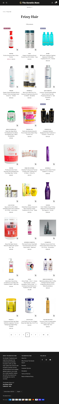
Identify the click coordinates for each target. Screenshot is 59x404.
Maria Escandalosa (11, 129)
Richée (48, 53)
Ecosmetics (48, 242)
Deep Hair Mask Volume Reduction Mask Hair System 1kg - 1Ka (11, 245)
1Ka (11, 242)
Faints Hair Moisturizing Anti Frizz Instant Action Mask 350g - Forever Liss (29, 132)
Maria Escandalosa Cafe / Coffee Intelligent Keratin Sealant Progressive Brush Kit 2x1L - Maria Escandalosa (48, 283)
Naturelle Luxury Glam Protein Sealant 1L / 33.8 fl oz (47, 170)
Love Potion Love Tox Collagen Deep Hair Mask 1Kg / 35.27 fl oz (29, 322)
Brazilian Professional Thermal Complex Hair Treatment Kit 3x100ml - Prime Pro (29, 171)
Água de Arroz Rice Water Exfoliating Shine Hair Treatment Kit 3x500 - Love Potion (11, 208)
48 (43, 334)
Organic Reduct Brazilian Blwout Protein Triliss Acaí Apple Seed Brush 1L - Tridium (11, 94)
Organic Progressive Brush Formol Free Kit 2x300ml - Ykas (29, 56)
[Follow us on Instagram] (46, 360)
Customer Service (26, 368)
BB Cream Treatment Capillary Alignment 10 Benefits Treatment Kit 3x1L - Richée (48, 57)
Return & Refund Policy (27, 376)
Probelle (11, 319)
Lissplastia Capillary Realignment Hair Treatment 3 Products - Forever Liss (47, 132)
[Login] (52, 2)
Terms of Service (26, 373)
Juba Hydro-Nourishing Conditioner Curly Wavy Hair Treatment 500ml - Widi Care (11, 282)
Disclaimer (24, 371)
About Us (24, 358)
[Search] (6, 2)
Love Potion (11, 205)
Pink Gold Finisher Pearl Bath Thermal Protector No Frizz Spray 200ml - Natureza (29, 245)
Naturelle (47, 168)
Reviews (24, 365)
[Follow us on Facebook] (42, 360)
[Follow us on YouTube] (50, 360)
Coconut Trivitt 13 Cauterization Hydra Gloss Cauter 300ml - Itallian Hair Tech (48, 323)
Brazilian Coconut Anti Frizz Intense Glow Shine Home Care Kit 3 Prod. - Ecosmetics (48, 245)
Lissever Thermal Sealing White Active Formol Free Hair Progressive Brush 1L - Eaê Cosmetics (48, 95)
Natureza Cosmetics (29, 242)
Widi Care (11, 279)
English (18, 391)
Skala (29, 205)
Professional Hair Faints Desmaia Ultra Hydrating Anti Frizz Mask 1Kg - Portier (11, 171)
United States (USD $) (9, 391)
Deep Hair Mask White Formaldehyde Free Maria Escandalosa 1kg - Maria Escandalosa (11, 133)
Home (4, 11)
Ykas (29, 53)
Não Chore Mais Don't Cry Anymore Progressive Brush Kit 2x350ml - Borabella (29, 94)
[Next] (48, 335)
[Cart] (55, 2)
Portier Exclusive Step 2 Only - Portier (11, 56)
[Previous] (11, 335)
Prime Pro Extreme (29, 168)
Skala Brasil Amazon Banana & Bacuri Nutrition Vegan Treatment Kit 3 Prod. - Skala (29, 208)
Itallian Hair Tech (47, 319)
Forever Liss (29, 129)
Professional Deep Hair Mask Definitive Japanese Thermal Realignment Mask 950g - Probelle (11, 324)
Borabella (29, 90)
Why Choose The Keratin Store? (28, 361)
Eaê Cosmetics (48, 90)
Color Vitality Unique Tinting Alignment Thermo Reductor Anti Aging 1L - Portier (48, 208)
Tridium (11, 90)
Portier (11, 53)
